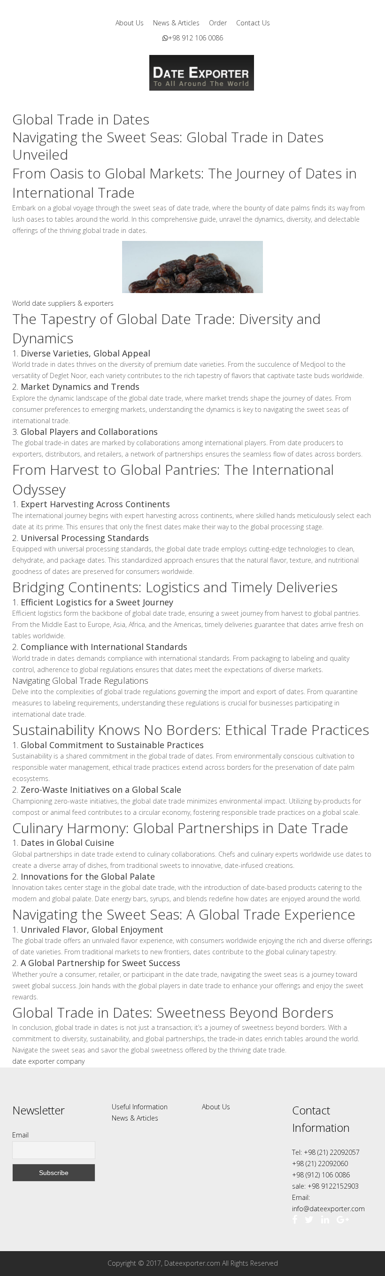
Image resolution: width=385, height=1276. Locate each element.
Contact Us (253, 22)
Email (20, 1134)
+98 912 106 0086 (195, 37)
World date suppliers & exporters (63, 303)
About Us (130, 22)
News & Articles (176, 22)
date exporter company (49, 1061)
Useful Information (140, 1106)
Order (218, 22)
